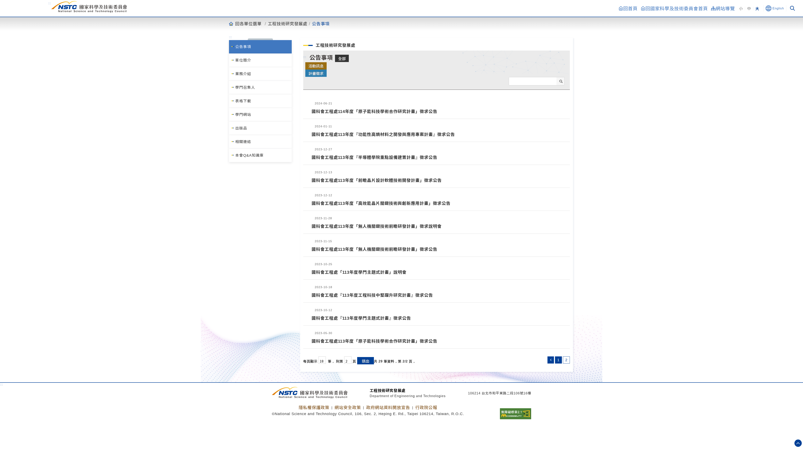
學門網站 (243, 115)
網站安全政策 (348, 407)
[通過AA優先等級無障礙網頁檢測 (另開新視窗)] (515, 412)
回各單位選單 (248, 24)
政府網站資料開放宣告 (388, 407)
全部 (342, 58)
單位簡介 (243, 60)
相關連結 (243, 142)
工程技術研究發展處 (287, 24)
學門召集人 (245, 87)
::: (49, 3)
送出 (365, 361)
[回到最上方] (798, 443)
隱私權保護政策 (314, 407)
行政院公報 (426, 407)
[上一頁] (550, 360)
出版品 (241, 128)
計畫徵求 (316, 73)
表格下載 (243, 101)
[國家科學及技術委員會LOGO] (89, 7)
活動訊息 (316, 65)
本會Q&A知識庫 (249, 155)
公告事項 (321, 24)
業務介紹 (243, 74)
